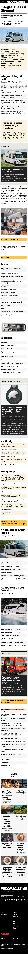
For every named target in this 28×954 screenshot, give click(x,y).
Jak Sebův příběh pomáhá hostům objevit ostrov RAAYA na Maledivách (7, 822)
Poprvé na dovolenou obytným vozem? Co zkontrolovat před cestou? (13, 679)
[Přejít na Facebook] (1, 908)
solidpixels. (10, 948)
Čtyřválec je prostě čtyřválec (7, 845)
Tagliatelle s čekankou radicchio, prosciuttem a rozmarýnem (7, 871)
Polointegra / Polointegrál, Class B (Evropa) (12, 170)
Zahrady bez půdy (21, 817)
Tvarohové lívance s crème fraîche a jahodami (20, 847)
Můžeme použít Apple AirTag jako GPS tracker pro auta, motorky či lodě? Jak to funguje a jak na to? (13, 410)
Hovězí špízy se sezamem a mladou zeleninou (21, 870)
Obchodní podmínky (6, 944)
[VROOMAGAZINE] (16, 1)
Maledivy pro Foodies (21, 791)
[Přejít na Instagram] (4, 908)
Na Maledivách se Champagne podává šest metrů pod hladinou (7, 795)
